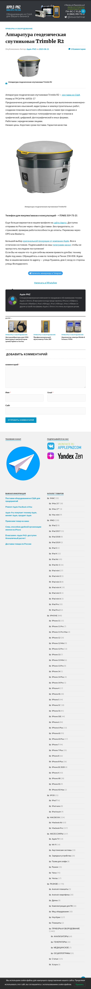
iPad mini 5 (56, 593)
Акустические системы (62, 850)
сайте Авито (60, 222)
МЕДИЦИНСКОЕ (61, 947)
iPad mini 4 (56, 587)
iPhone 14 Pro (58, 682)
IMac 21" (55, 503)
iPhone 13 (56, 654)
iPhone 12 (56, 637)
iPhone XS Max (58, 789)
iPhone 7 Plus (57, 750)
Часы (54, 873)
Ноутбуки (56, 917)
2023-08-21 (44, 49)
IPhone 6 (55, 722)
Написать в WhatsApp (45, 282)
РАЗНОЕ (54, 884)
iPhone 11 (56, 620)
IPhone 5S (56, 711)
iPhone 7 (55, 744)
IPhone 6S (56, 733)
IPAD (52, 520)
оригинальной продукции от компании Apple (46, 241)
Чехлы (55, 878)
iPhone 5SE (56, 716)
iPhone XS (56, 784)
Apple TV (55, 839)
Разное (55, 867)
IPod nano (56, 806)
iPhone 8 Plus (57, 761)
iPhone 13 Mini (58, 660)
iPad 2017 (56, 531)
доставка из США (71, 94)
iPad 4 (54, 553)
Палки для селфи (59, 861)
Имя (8, 392)
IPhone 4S (56, 694)
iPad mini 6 (56, 598)
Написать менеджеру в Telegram (46, 273)
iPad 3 (54, 548)
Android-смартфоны (61, 894)
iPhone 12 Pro (58, 649)
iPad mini (55, 570)
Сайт (7, 405)
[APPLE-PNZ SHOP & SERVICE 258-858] (45, 11)
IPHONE (53, 615)
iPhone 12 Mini (58, 643)
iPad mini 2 (56, 576)
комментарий (12, 365)
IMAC (52, 498)
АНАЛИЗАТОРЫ (61, 936)
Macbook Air (57, 822)
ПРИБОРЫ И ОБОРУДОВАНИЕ (19, 29)
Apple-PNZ (31, 49)
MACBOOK (55, 817)
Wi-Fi (54, 844)
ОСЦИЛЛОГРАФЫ (62, 953)
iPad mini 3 (56, 582)
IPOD (52, 795)
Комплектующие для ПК (62, 906)
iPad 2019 (56, 542)
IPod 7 (54, 800)
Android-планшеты (60, 889)
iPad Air (55, 559)
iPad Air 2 (56, 565)
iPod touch (56, 811)
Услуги (55, 964)
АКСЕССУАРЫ (56, 834)
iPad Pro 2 (56, 610)
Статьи (55, 959)
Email (50, 392)
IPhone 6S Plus (58, 739)
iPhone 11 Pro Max (60, 632)
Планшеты (56, 923)
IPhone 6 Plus (57, 727)
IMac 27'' (55, 509)
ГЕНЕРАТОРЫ (60, 942)
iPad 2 (54, 525)
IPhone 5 (55, 699)
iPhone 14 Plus (58, 677)
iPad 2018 (56, 536)
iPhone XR (56, 778)
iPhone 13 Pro (58, 666)
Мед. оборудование (60, 911)
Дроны (55, 900)
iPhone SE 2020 (58, 767)
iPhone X (55, 773)
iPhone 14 (56, 671)
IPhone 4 (55, 688)
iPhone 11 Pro (58, 626)
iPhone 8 (55, 756)
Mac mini (55, 515)
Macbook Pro (57, 828)
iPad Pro (55, 604)
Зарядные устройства (61, 856)
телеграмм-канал (61, 245)
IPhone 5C (56, 705)
